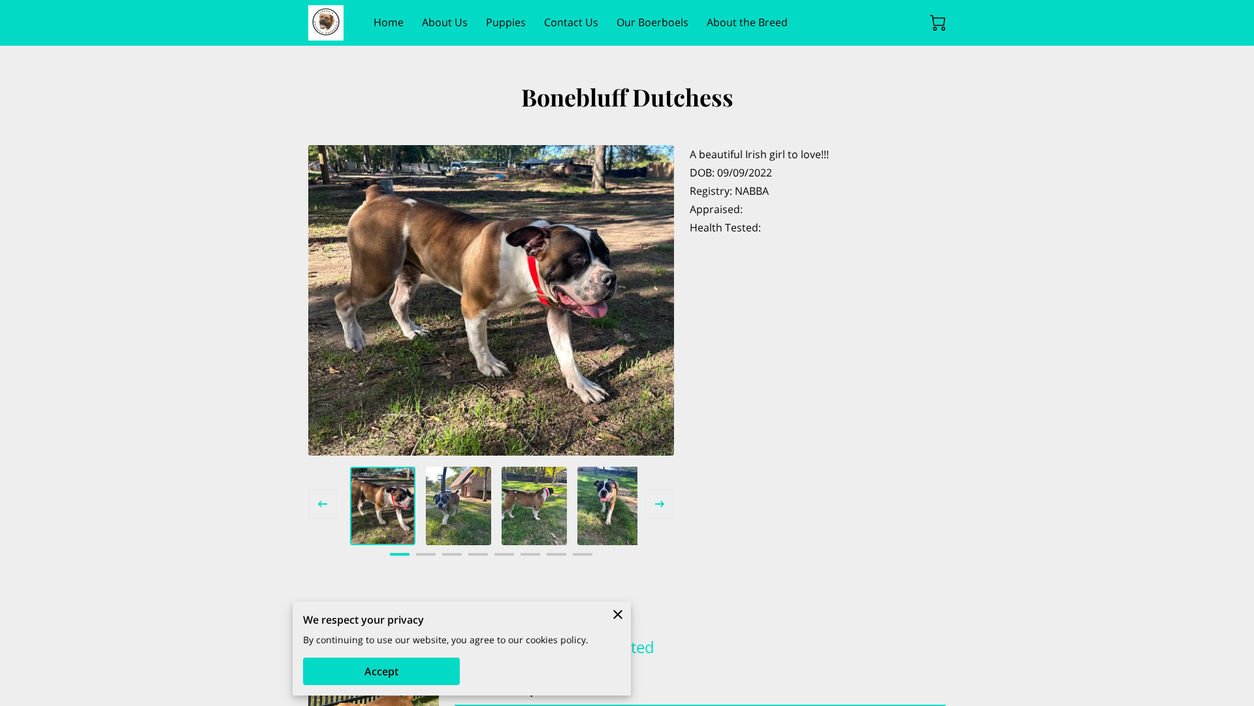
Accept (381, 671)
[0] (938, 23)
